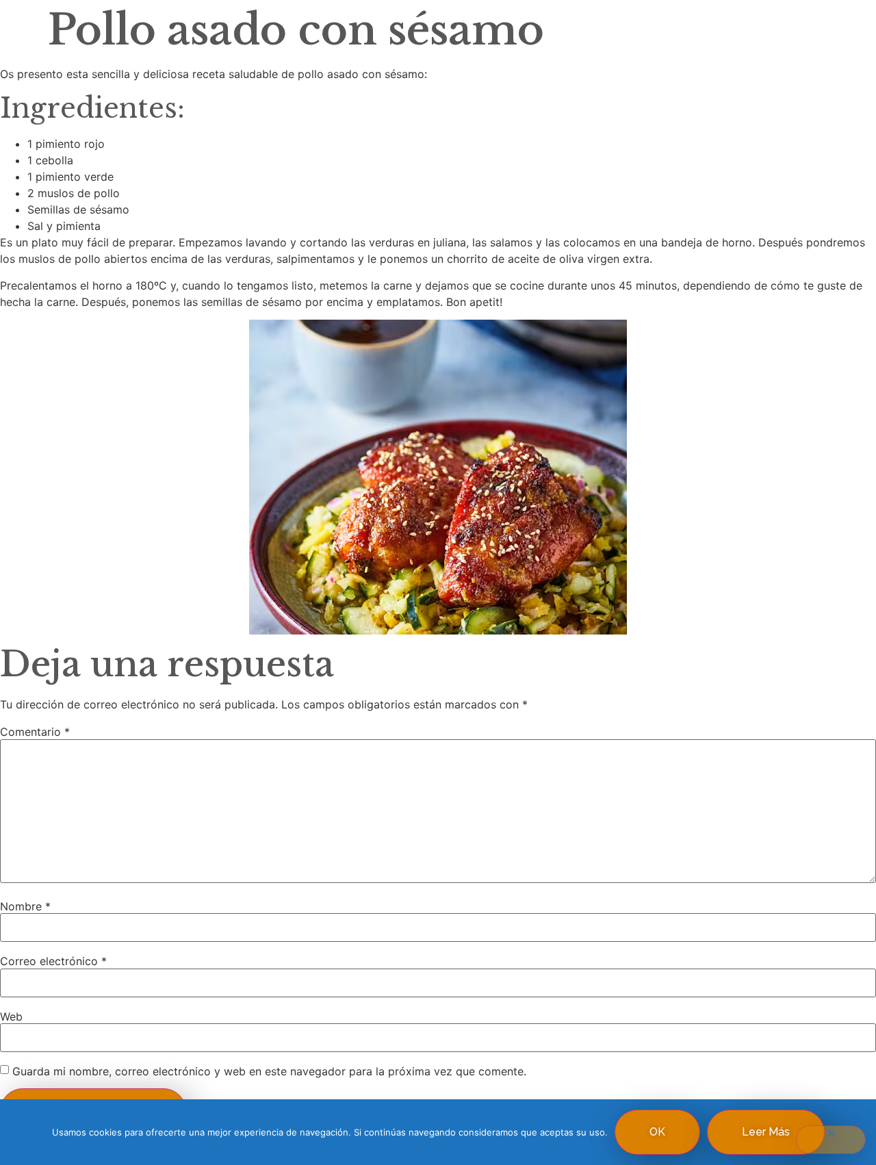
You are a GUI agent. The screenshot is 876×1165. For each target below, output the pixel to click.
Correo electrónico (53, 961)
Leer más (766, 1131)
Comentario (35, 731)
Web (11, 1016)
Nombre (25, 906)
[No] (831, 1139)
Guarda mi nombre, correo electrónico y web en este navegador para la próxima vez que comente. (269, 1071)
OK (657, 1131)
